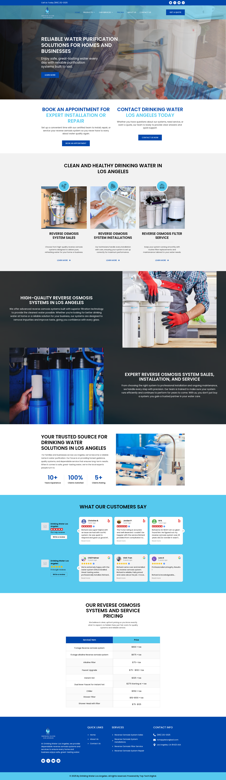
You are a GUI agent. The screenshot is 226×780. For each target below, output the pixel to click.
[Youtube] (53, 761)
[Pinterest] (58, 761)
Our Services (105, 12)
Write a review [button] (59, 537)
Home (77, 12)
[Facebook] (43, 761)
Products (88, 12)
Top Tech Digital (148, 776)
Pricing (120, 12)
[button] (183, 531)
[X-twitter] (48, 761)
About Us (131, 12)
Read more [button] (85, 541)
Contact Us (145, 12)
